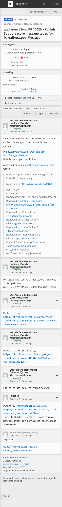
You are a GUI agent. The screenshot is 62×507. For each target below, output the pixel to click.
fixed (33, 92)
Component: (13, 52)
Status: (15, 77)
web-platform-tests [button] (30, 52)
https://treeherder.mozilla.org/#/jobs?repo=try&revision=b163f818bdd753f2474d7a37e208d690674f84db (30, 321)
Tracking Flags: (9, 84)
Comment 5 (15, 399)
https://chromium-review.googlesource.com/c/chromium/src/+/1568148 (31, 205)
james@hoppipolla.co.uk (31, 406)
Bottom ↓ (28, 113)
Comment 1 (15, 272)
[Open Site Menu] (4, 4)
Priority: (15, 62)
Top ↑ (6, 496)
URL (19, 103)
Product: (14, 49)
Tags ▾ (40, 113)
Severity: (14, 65)
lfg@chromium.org (18, 231)
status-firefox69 (10, 464)
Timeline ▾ (53, 113)
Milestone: (13, 80)
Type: (16, 57)
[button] (54, 4)
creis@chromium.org (19, 216)
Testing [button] (24, 49)
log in (17, 478)
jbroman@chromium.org (21, 238)
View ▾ (55, 11)
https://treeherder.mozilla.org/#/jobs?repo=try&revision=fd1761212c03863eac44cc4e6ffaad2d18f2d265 (30, 358)
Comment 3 (15, 343)
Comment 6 (15, 436)
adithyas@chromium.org (40, 165)
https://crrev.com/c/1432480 (36, 184)
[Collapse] (56, 126)
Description (15, 132)
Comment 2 (15, 306)
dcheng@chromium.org (20, 223)
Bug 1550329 (20, 19)
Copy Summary (37, 11)
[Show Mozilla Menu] (10, 4)
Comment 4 (15, 381)
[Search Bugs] (44, 4)
